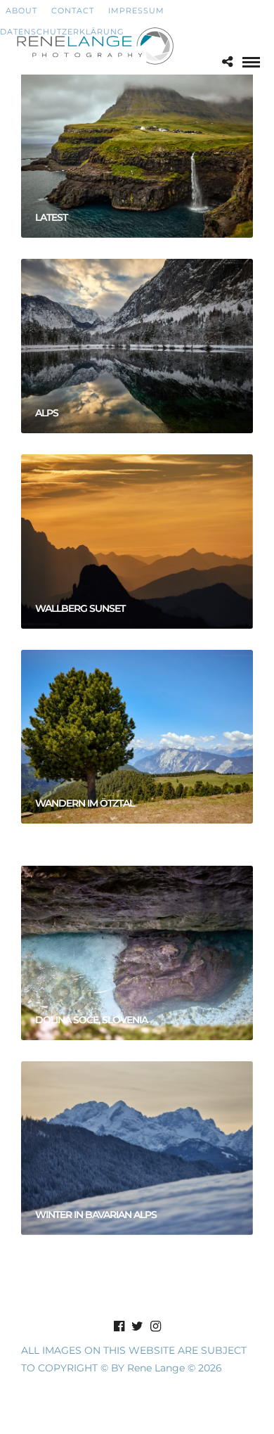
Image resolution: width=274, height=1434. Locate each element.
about (18, 10)
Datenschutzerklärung (62, 32)
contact (72, 10)
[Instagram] (155, 1326)
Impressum (136, 10)
